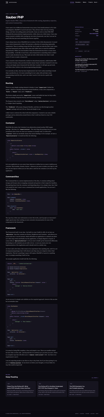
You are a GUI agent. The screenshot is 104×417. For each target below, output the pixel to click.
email (97, 413)
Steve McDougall (94, 33)
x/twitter (82, 413)
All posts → (95, 377)
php (77, 42)
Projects (90, 2)
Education (77, 2)
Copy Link (86, 51)
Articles (72, 2)
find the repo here (16, 363)
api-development (80, 44)
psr (88, 44)
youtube (92, 413)
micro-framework (84, 42)
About (95, 2)
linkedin (87, 413)
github (76, 413)
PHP (17, 13)
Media (84, 2)
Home (7, 13)
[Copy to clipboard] (55, 140)
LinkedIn (80, 51)
